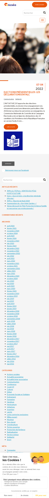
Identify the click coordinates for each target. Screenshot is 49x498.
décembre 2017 (13, 339)
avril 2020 (10, 286)
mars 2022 (11, 261)
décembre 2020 (13, 276)
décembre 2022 (13, 248)
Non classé (11, 422)
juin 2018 (10, 326)
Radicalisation (12, 432)
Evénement (11, 397)
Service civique (13, 435)
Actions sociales (13, 374)
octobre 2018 (12, 316)
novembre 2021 (13, 263)
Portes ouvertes (13, 427)
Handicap (10, 402)
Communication (9, 99)
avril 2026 (10, 226)
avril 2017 (10, 349)
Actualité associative (15, 377)
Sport (9, 440)
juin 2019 (10, 298)
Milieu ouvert (12, 417)
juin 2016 (10, 361)
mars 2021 (11, 273)
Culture (10, 389)
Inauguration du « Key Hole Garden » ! (22, 203)
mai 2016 (10, 364)
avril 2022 (10, 258)
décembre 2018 (13, 311)
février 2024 (11, 238)
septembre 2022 (13, 253)
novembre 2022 (13, 251)
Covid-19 (10, 387)
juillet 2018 (11, 324)
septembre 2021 (13, 268)
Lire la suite (11, 127)
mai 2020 (10, 283)
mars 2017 (11, 351)
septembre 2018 (13, 319)
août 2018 (11, 321)
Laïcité (9, 412)
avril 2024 (10, 236)
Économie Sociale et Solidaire (18, 394)
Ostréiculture (12, 424)
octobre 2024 (12, 233)
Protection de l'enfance (16, 429)
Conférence (11, 384)
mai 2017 (10, 346)
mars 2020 (11, 288)
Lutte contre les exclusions (17, 414)
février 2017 (11, 354)
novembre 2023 (13, 241)
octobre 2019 (12, 296)
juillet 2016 (11, 359)
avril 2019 (10, 304)
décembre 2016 (13, 356)
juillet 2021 (11, 271)
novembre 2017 (13, 341)
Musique (10, 419)
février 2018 (11, 334)
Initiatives (11, 407)
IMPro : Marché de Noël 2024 (18, 201)
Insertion (10, 409)
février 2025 (11, 228)
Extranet (8, 163)
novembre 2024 (13, 231)
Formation (11, 399)
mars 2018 (11, 331)
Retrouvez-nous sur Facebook (17, 170)
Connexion (11, 450)
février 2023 (11, 246)
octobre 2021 (12, 266)
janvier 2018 (11, 336)
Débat (9, 392)
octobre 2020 (12, 278)
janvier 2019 (11, 309)
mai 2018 (10, 329)
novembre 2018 (13, 314)
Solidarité (18, 99)
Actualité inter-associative (17, 379)
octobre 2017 (12, 344)
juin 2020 (10, 281)
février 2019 (11, 306)
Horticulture (12, 404)
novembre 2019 (13, 293)
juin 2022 (10, 256)
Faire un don (39, 4)
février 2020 (11, 291)
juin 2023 (10, 243)
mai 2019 (10, 301)
